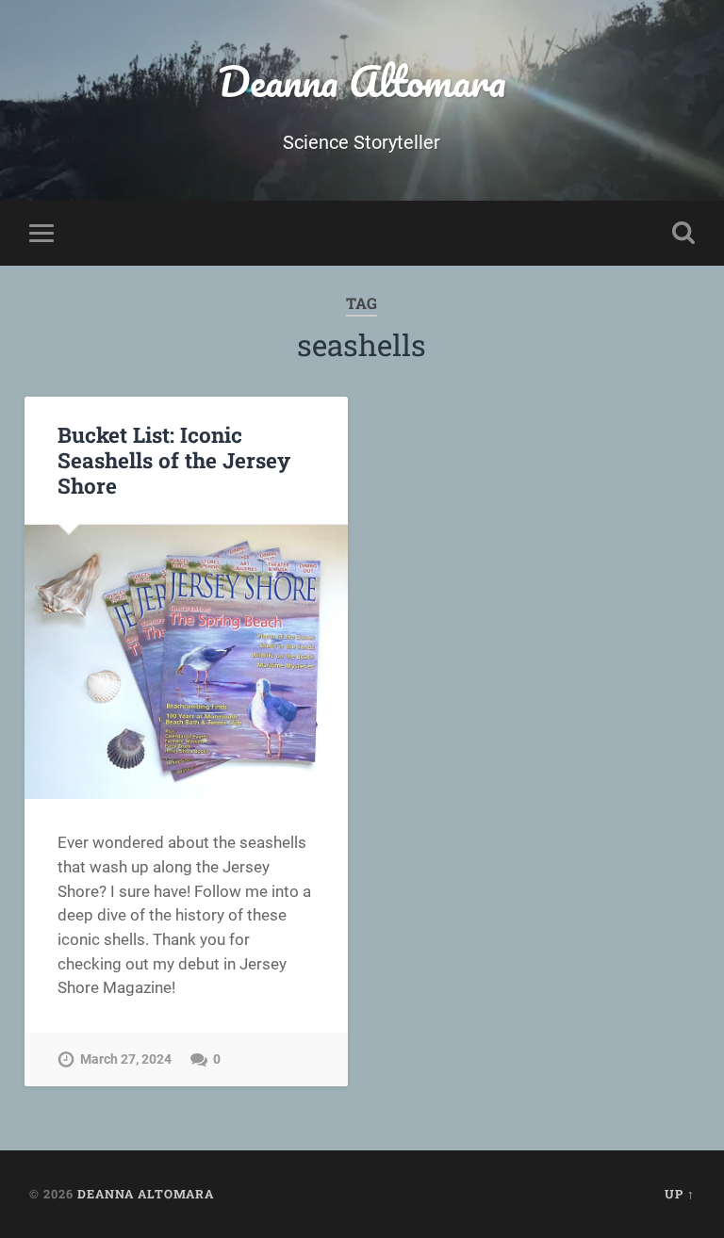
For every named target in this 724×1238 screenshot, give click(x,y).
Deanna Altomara (362, 80)
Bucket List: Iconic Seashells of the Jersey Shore (174, 459)
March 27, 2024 (126, 1059)
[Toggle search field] (683, 233)
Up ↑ (680, 1193)
